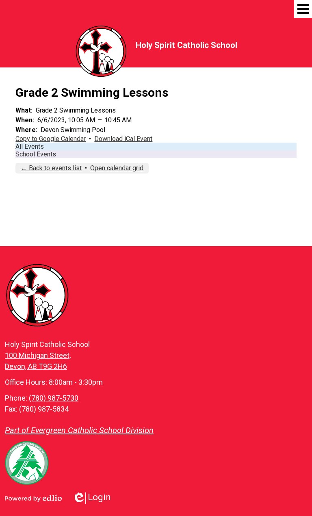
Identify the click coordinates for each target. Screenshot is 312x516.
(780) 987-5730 (53, 398)
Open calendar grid (116, 168)
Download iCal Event (123, 139)
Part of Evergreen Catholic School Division (79, 430)
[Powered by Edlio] (33, 498)
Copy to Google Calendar (50, 139)
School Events (35, 154)
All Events (29, 146)
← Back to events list (51, 168)
